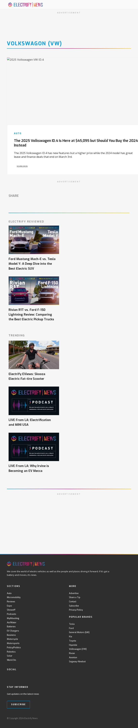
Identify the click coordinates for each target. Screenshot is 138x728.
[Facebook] (9, 676)
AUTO (17, 133)
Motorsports (13, 643)
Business (11, 635)
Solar (9, 655)
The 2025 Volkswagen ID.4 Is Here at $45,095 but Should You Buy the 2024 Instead (76, 143)
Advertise (74, 593)
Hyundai (73, 645)
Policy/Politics (14, 647)
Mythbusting (13, 618)
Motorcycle (12, 639)
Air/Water (11, 622)
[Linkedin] (36, 676)
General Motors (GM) (79, 632)
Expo (9, 605)
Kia (70, 636)
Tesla (72, 624)
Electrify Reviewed (26, 221)
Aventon (73, 657)
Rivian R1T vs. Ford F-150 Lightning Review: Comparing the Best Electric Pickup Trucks (31, 314)
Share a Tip (74, 597)
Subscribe (74, 605)
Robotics (11, 651)
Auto (9, 593)
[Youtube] (23, 676)
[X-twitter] (16, 676)
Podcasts (11, 614)
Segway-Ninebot (77, 661)
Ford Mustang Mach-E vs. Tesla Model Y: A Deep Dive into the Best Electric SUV (32, 263)
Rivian (72, 653)
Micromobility (14, 597)
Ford (71, 628)
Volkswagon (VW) (34, 43)
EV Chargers (13, 630)
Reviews (11, 601)
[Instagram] (29, 676)
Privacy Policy (76, 609)
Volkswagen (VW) (78, 649)
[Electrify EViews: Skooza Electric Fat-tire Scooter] (34, 355)
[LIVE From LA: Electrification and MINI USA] (34, 401)
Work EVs (11, 660)
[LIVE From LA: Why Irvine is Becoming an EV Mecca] (34, 447)
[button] (121, 4)
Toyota (72, 640)
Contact (72, 601)
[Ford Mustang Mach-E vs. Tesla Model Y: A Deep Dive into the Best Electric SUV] (34, 240)
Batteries (11, 626)
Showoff (11, 609)
